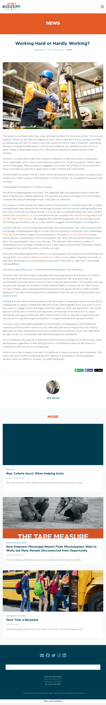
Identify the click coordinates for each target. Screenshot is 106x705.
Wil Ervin (59, 49)
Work (69, 50)
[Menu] (102, 6)
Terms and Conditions (53, 701)
